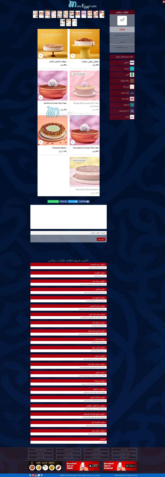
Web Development (120, 475)
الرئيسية (97, 475)
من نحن (92, 475)
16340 (122, 29)
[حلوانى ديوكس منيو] (101, 14)
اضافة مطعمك (86, 475)
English (62, 475)
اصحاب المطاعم (76, 475)
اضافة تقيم (101, 239)
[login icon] (164, 1)
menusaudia (68, 475)
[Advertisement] (123, 139)
